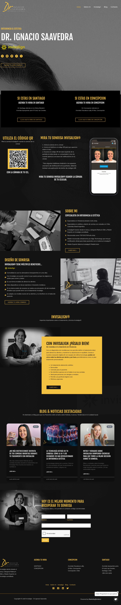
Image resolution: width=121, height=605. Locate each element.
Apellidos (70, 520)
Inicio (79, 7)
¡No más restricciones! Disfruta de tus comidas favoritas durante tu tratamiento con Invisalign (23, 453)
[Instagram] (53, 588)
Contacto (114, 7)
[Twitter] (68, 588)
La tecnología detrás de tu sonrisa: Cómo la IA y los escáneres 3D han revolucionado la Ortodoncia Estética (59, 455)
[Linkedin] (63, 588)
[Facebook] (58, 588)
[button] (116, 599)
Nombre (44, 520)
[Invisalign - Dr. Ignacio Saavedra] (14, 7)
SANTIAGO (37, 566)
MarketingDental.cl (95, 599)
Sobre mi (87, 7)
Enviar (45, 540)
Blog (105, 7)
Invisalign (97, 7)
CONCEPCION (38, 568)
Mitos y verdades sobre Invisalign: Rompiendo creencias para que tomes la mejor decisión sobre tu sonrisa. (97, 455)
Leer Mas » (12, 471)
